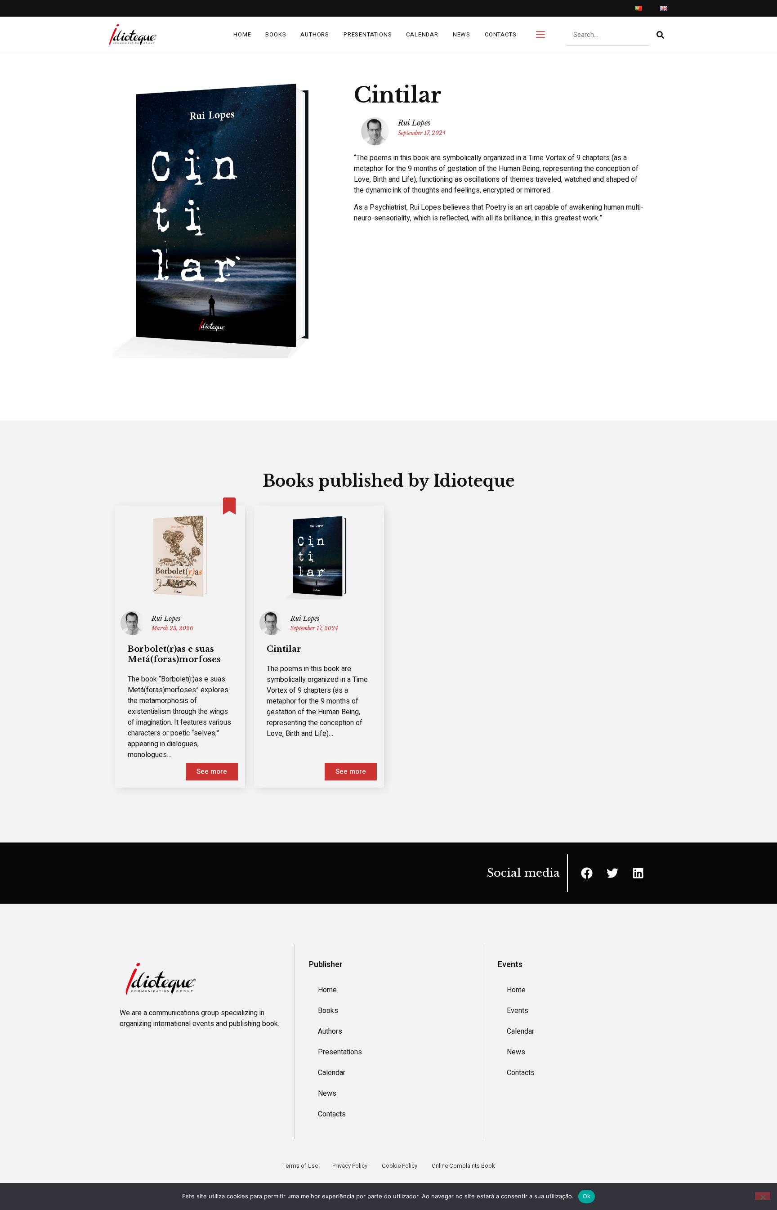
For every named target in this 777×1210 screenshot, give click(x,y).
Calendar (422, 34)
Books (275, 34)
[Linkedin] (638, 873)
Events (517, 1010)
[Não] (762, 1196)
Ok (587, 1196)
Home (242, 34)
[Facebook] (586, 873)
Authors (314, 34)
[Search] (660, 34)
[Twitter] (612, 873)
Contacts (500, 34)
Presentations (368, 34)
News (461, 34)
